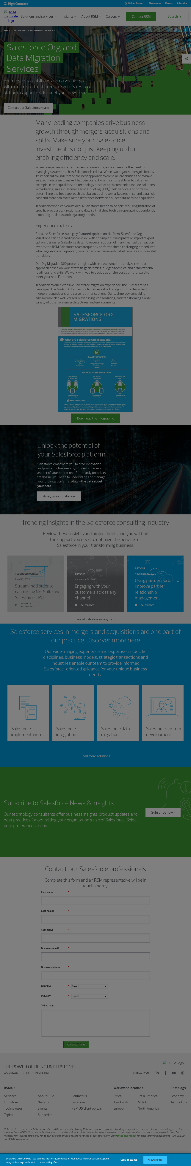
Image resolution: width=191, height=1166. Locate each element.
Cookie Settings (128, 1159)
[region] (95, 1159)
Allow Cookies (155, 1159)
